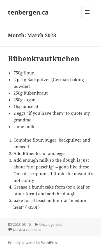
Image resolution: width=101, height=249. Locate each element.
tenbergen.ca (28, 12)
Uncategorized (50, 224)
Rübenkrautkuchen (43, 58)
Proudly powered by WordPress (33, 242)
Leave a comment (27, 229)
